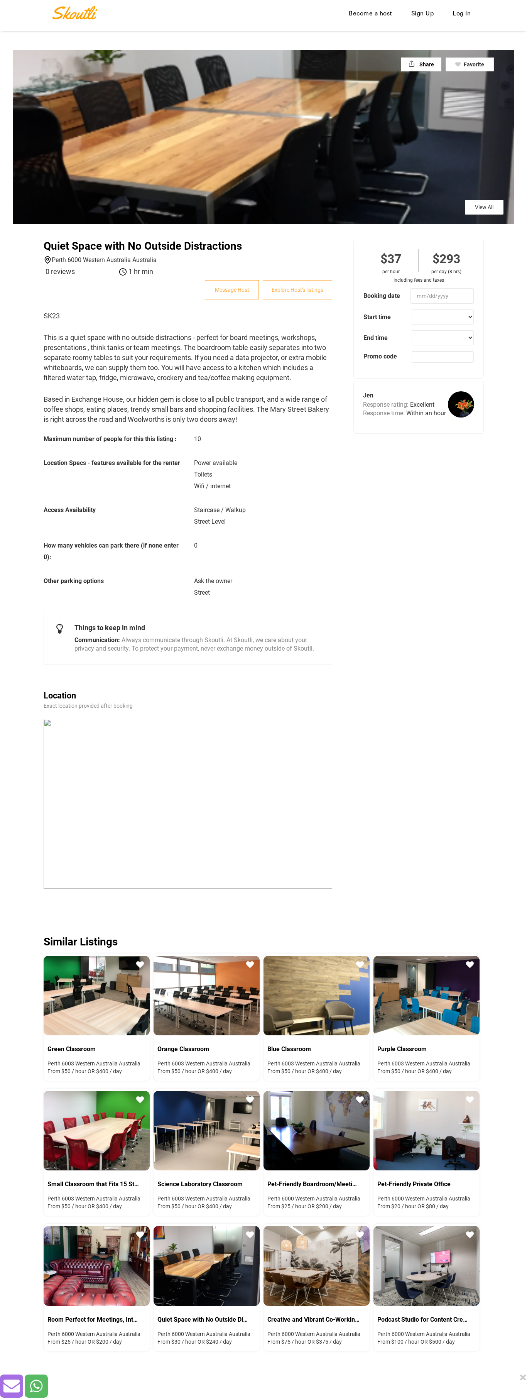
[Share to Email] (11, 1386)
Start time (377, 317)
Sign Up (422, 13)
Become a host (370, 13)
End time (375, 338)
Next (138, 994)
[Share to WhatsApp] (36, 1386)
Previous (55, 994)
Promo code (380, 356)
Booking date (381, 295)
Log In (462, 13)
